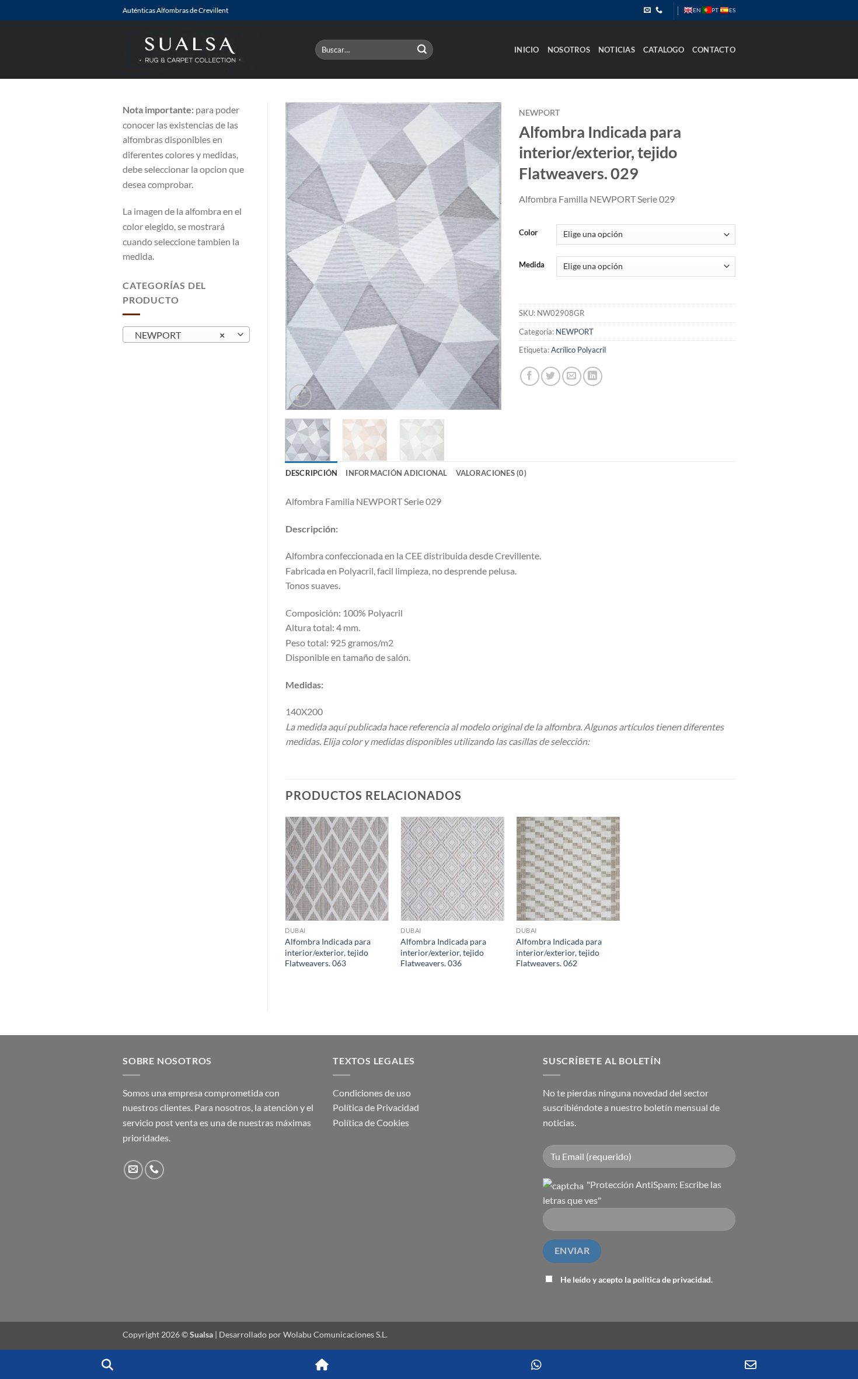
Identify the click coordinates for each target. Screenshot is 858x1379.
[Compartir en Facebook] (529, 376)
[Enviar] (423, 50)
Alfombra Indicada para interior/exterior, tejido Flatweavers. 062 (559, 952)
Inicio (526, 49)
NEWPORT (539, 112)
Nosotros (568, 49)
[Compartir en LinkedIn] (592, 376)
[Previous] (304, 256)
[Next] (482, 256)
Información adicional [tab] (396, 473)
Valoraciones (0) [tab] (491, 473)
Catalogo (663, 49)
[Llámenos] (658, 10)
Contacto (713, 49)
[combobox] (186, 334)
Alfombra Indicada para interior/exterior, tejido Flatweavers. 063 (328, 952)
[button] (300, 395)
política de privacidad (672, 1279)
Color (528, 233)
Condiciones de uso (372, 1092)
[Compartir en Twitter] (550, 376)
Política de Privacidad (376, 1107)
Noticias (616, 49)
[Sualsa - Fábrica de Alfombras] (210, 49)
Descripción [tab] (311, 473)
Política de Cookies (371, 1122)
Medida (532, 265)
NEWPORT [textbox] (180, 335)
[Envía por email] (571, 376)
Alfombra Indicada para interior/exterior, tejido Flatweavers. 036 (443, 952)
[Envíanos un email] (647, 10)
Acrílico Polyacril (578, 349)
